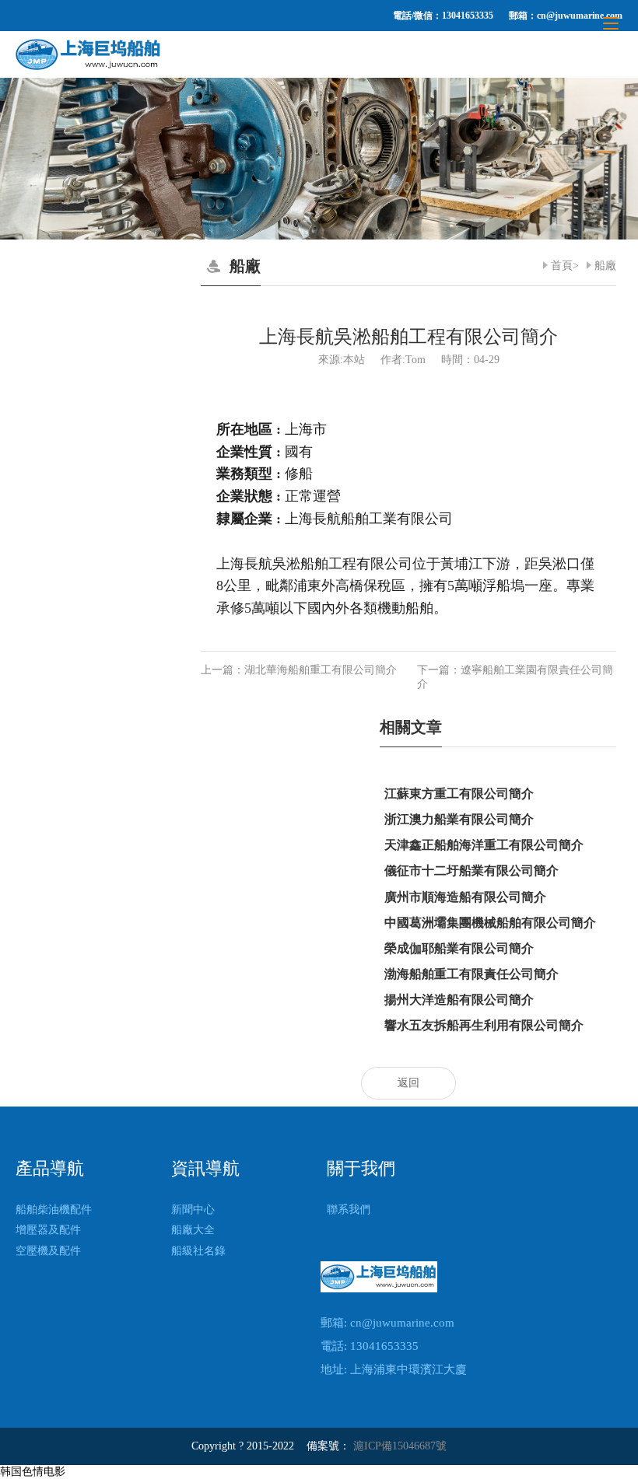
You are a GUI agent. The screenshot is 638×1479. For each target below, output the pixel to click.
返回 (408, 1083)
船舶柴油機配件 (54, 1209)
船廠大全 (193, 1230)
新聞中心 (193, 1209)
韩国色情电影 (32, 1471)
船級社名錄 (198, 1251)
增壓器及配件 (48, 1230)
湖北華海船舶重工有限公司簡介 (320, 670)
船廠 (605, 265)
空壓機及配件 (48, 1251)
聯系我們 (348, 1209)
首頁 (562, 265)
